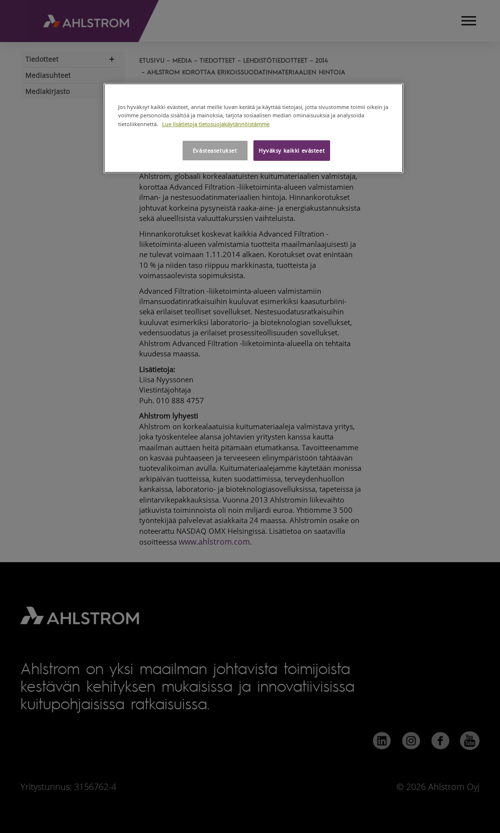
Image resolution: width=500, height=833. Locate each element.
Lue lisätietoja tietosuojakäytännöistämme (216, 124)
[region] (253, 128)
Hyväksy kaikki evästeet (292, 150)
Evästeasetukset (215, 150)
